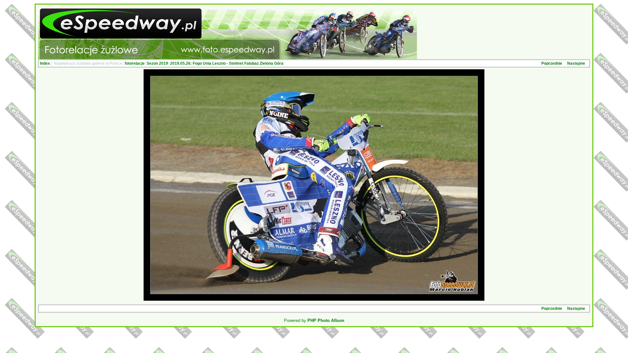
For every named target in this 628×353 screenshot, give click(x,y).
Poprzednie (551, 63)
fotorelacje (135, 63)
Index (45, 63)
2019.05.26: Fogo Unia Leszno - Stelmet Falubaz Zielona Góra (226, 63)
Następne (576, 63)
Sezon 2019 (157, 63)
